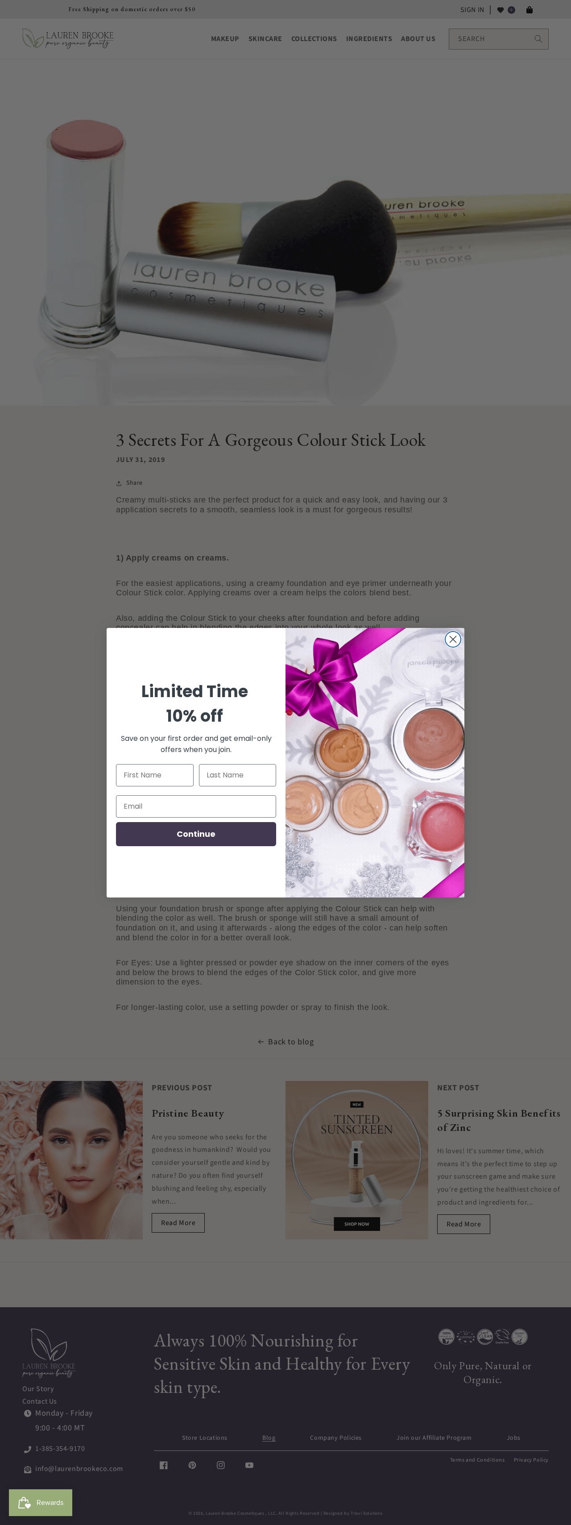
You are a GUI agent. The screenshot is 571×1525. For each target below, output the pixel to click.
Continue (196, 833)
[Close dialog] (453, 639)
